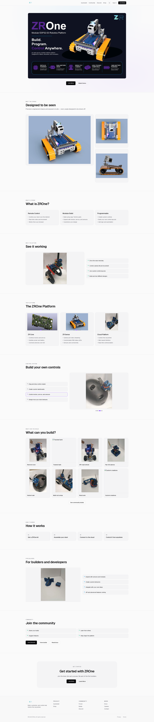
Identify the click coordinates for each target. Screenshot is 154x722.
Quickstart (84, 3)
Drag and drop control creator (37, 384)
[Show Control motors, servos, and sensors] (100, 410)
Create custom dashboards (36, 389)
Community (92, 3)
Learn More (82, 681)
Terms (124, 717)
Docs (105, 704)
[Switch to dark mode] (109, 2)
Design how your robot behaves (38, 399)
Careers (106, 706)
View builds (43, 642)
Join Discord (31, 642)
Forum (80, 704)
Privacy (119, 717)
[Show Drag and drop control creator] (96, 410)
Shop (104, 3)
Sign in (114, 3)
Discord (99, 3)
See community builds (77, 502)
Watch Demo (82, 83)
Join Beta (122, 3)
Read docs (55, 642)
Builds (80, 706)
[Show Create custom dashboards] (97, 410)
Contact (106, 709)
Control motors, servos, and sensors (39, 394)
